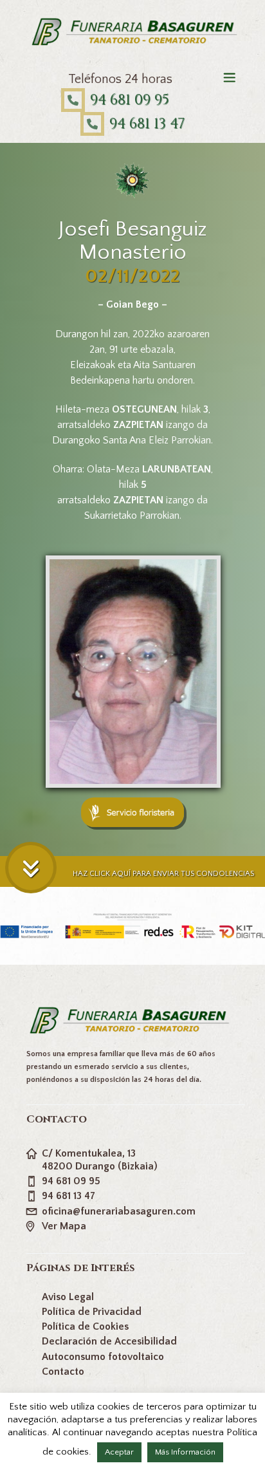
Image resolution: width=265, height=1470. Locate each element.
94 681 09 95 (129, 100)
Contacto (63, 1371)
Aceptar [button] (119, 1451)
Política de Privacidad (92, 1311)
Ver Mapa (64, 1226)
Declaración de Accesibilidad (109, 1341)
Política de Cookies (85, 1326)
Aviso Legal (68, 1297)
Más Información (185, 1451)
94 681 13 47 (147, 124)
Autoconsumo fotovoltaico (103, 1357)
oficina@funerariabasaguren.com (119, 1211)
